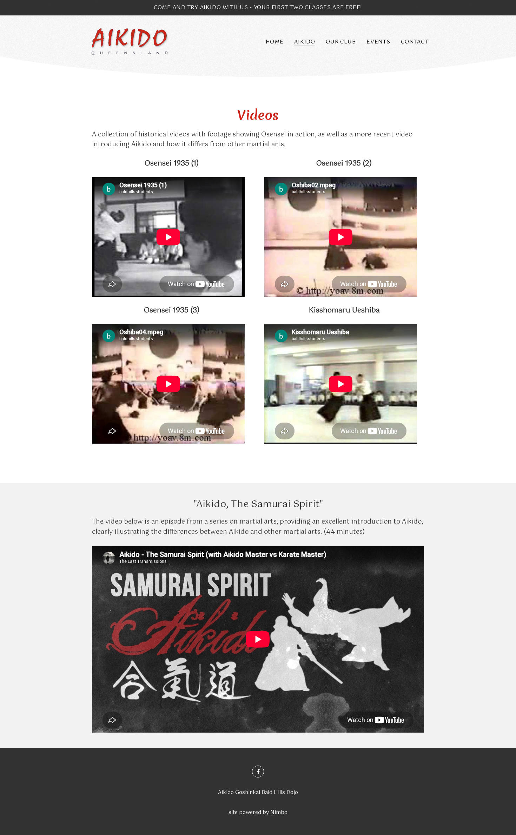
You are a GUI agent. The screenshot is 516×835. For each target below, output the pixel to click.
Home (275, 42)
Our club (341, 42)
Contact (414, 42)
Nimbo (278, 812)
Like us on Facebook (258, 771)
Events (378, 42)
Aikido (304, 42)
